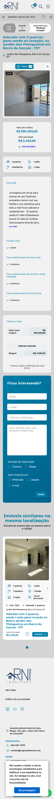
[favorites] (43, 17)
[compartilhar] (51, 17)
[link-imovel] (27, 559)
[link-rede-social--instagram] (22, 709)
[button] (44, 93)
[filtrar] (41, 6)
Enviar (41, 494)
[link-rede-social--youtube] (15, 709)
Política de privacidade (17, 699)
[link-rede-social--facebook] (7, 709)
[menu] (48, 6)
